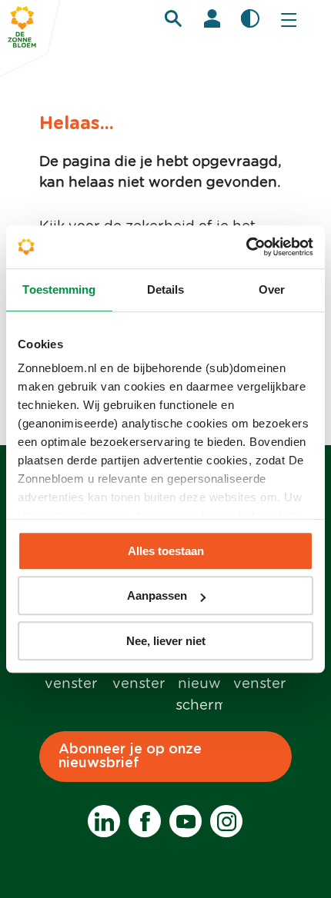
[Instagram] (226, 821)
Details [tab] (166, 289)
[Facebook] (145, 821)
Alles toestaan (166, 550)
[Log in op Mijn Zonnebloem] (211, 18)
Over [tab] (272, 289)
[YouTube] (185, 821)
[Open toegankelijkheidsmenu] (250, 18)
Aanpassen (157, 595)
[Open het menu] (288, 19)
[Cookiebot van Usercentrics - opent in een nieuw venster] (246, 247)
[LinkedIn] (104, 821)
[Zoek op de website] (173, 18)
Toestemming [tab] (58, 289)
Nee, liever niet (166, 640)
